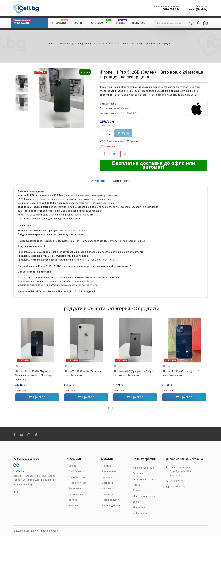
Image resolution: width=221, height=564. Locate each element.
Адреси (137, 484)
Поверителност (77, 483)
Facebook (14, 435)
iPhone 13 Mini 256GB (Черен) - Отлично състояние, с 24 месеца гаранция (33, 375)
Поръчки (138, 473)
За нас (72, 466)
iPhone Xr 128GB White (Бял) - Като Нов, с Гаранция (83, 373)
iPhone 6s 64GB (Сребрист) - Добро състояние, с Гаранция (133, 373)
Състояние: (106, 108)
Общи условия (77, 477)
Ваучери (138, 490)
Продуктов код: (109, 113)
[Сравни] (55, 327)
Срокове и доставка (108, 486)
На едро (106, 466)
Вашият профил (144, 459)
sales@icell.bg (198, 9)
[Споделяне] (104, 154)
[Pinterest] (125, 154)
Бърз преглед (55, 334)
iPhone (112, 103)
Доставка (19, 471)
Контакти (74, 505)
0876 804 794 (171, 9)
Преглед (38, 397)
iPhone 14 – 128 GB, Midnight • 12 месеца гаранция (180, 373)
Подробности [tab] (120, 180)
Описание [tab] (98, 180)
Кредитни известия (144, 479)
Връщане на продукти (109, 474)
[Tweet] (115, 154)
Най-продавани (111, 505)
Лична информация (144, 467)
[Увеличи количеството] (109, 131)
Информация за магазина (184, 459)
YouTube (21, 435)
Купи (125, 133)
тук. (32, 484)
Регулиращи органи (76, 497)
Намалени (108, 494)
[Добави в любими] (55, 322)
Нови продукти (110, 500)
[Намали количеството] (109, 134)
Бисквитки (75, 488)
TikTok (36, 435)
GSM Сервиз (76, 471)
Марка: (104, 103)
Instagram (29, 435)
